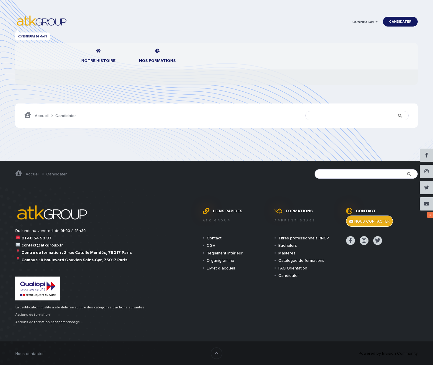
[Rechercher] (399, 115)
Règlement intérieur (225, 253)
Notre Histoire (98, 60)
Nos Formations (157, 60)
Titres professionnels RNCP (303, 238)
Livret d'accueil (221, 268)
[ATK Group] (41, 21)
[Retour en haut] (216, 353)
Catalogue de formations (301, 260)
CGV (211, 245)
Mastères (286, 253)
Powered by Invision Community (388, 353)
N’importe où (372, 115)
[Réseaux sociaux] (430, 215)
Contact (214, 238)
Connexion (364, 22)
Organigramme (220, 260)
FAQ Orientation (292, 268)
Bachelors (287, 245)
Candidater (400, 21)
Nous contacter (371, 221)
